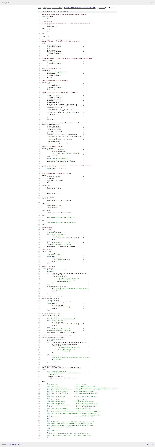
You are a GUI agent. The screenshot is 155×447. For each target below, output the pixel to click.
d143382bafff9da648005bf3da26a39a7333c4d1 (80, 8)
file (71, 11)
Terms (18, 444)
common (102, 8)
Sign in (151, 2)
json (152, 444)
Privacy (14, 444)
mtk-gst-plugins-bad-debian (52, 8)
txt (148, 444)
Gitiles (9, 444)
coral (39, 8)
